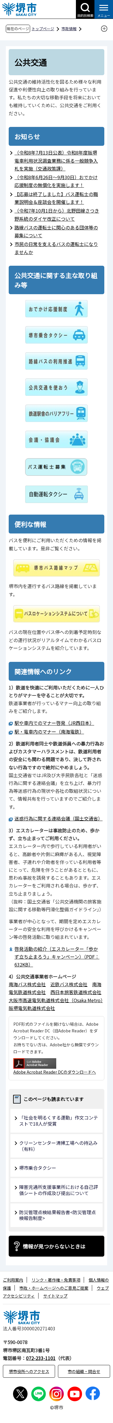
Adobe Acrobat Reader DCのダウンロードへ (54, 1072)
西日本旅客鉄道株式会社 (75, 992)
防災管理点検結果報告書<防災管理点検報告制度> (57, 1215)
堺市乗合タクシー (37, 1167)
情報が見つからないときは (54, 1246)
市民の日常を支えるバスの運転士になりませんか (56, 247)
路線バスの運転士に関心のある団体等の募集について (56, 231)
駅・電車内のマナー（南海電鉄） (49, 731)
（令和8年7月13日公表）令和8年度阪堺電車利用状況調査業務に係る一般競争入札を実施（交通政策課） (56, 160)
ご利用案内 (13, 1280)
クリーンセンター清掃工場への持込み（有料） (58, 1145)
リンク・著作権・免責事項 (56, 1280)
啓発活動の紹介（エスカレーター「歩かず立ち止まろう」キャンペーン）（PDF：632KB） (56, 956)
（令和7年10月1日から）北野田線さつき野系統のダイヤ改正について (56, 214)
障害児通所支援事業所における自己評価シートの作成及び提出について (58, 1189)
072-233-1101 (41, 1357)
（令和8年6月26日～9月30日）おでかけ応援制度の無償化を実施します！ (56, 181)
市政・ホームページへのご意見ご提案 (53, 1288)
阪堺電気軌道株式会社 (32, 1008)
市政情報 (68, 28)
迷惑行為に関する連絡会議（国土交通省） (57, 818)
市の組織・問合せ (84, 1371)
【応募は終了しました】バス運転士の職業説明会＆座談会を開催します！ (56, 198)
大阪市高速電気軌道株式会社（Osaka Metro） (56, 1000)
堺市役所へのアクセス (29, 1371)
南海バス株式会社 (27, 984)
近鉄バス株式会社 (69, 984)
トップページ (43, 28)
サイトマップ (55, 1296)
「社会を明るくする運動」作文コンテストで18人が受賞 (58, 1120)
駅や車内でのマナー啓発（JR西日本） (54, 722)
